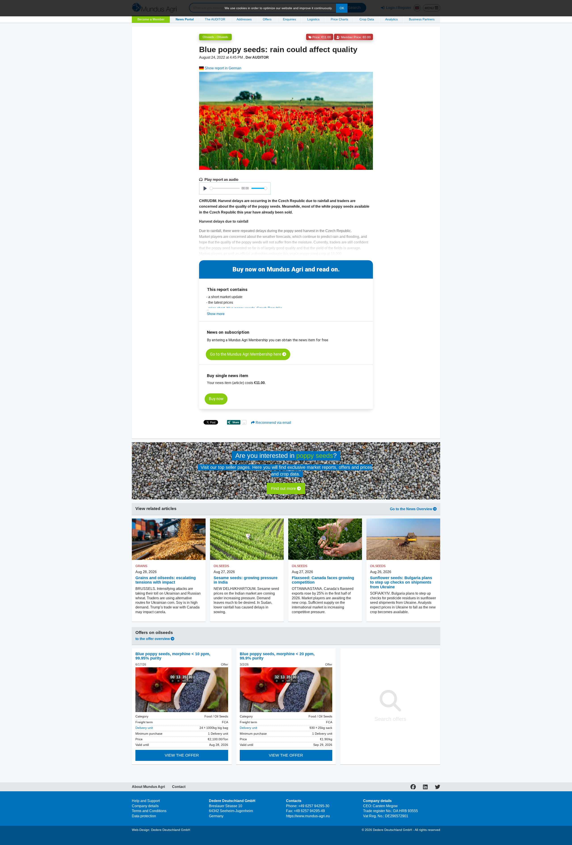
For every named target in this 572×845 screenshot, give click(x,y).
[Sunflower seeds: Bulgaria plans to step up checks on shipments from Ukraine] (403, 539)
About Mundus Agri (148, 787)
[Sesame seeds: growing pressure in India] (247, 539)
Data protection (144, 816)
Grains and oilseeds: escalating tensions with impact (165, 580)
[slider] (225, 188)
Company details (145, 806)
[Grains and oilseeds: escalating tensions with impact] (169, 539)
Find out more (284, 488)
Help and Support (146, 801)
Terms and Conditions (149, 811)
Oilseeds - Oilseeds (215, 37)
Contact (178, 787)
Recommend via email (273, 423)
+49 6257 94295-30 (313, 806)
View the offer (182, 755)
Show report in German (222, 68)
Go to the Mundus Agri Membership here (246, 354)
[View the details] (181, 689)
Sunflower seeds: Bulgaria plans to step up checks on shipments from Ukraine (401, 582)
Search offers (390, 719)
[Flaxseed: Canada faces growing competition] (325, 539)
